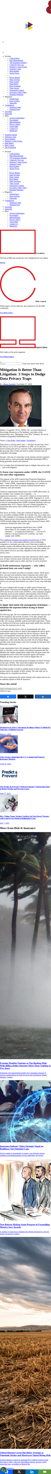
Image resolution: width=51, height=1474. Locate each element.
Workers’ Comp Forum (18, 67)
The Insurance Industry (18, 63)
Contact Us (13, 129)
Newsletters (13, 120)
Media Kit (13, 131)
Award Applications (16, 118)
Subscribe (13, 103)
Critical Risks (14, 58)
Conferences (9, 105)
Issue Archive (14, 101)
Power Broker (14, 78)
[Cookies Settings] (3, 1470)
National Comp (15, 69)
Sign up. (2, 262)
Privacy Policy (14, 124)
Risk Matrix (13, 84)
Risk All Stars (14, 80)
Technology (31, 440)
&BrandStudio (14, 122)
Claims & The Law (16, 65)
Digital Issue (14, 99)
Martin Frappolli (9, 384)
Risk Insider (21, 440)
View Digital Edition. (7, 357)
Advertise (8, 112)
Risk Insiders (14, 71)
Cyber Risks (10, 440)
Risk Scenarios (15, 86)
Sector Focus (14, 73)
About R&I (13, 126)
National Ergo (14, 109)
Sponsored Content (16, 90)
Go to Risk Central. (6, 313)
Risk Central (14, 82)
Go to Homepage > (7, 1468)
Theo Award (14, 88)
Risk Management (16, 60)
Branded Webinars (16, 95)
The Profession (10, 148)
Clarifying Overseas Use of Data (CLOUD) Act (21, 540)
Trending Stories (11, 135)
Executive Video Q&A (18, 92)
